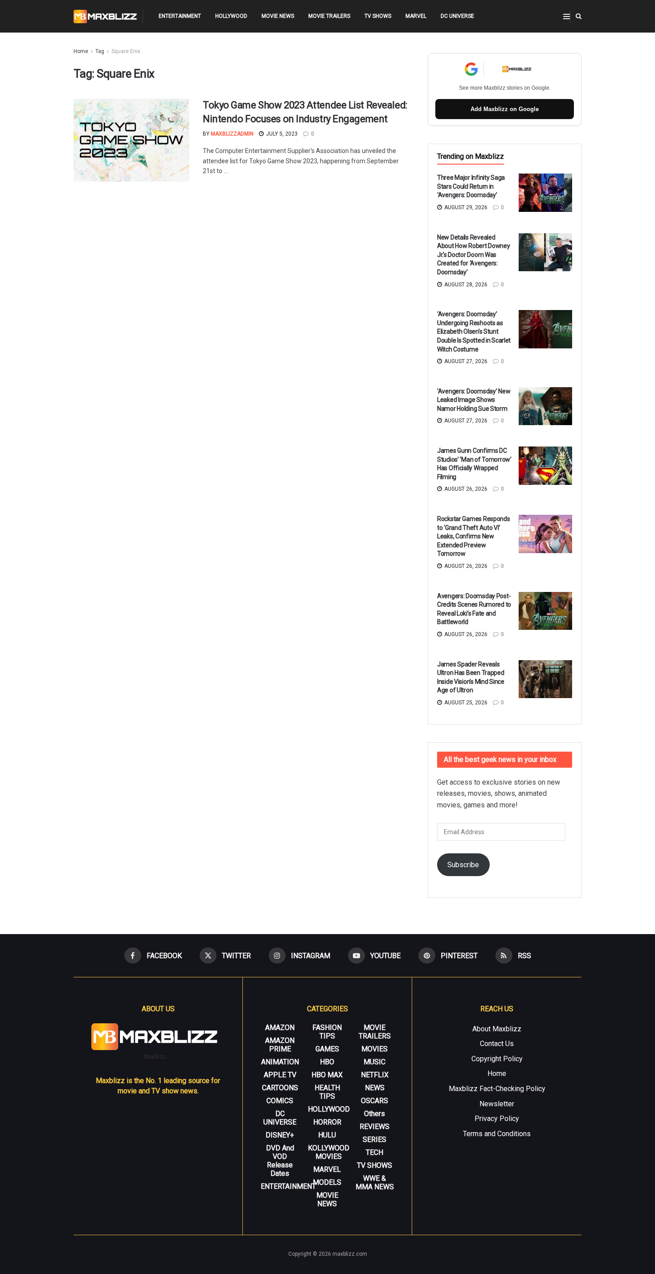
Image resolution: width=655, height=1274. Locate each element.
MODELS (327, 1182)
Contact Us (497, 1043)
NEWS (375, 1088)
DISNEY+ (280, 1135)
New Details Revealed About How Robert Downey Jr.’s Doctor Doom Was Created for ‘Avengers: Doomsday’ (473, 255)
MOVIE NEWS (278, 16)
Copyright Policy (497, 1059)
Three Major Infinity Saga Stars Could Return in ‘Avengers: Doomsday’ (471, 186)
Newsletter (496, 1104)
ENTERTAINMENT (180, 16)
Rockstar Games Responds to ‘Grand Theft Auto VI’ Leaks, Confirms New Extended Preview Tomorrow (473, 536)
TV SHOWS (377, 16)
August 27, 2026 (465, 361)
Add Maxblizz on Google (505, 109)
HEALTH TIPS (327, 1092)
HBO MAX (327, 1075)
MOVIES (374, 1049)
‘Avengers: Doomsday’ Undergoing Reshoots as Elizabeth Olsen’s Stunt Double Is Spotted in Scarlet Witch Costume (474, 331)
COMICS (279, 1100)
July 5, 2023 (281, 134)
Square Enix (125, 51)
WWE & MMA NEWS (375, 1182)
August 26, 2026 (465, 489)
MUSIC (374, 1062)
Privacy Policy (497, 1118)
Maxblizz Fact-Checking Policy (497, 1088)
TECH (374, 1152)
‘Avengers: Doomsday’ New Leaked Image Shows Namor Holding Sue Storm (473, 400)
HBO (327, 1062)
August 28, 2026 (465, 284)
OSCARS (374, 1100)
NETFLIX (375, 1075)
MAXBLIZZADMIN (232, 134)
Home (81, 51)
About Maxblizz (496, 1029)
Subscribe (463, 864)
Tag (99, 51)
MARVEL (415, 16)
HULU (327, 1135)
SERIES (374, 1139)
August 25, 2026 (465, 702)
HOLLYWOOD (231, 16)
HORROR (327, 1122)
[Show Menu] (566, 16)
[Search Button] (578, 16)
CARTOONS (280, 1088)
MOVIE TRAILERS (329, 16)
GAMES (327, 1049)
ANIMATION (280, 1062)
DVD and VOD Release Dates (280, 1161)
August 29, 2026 (465, 207)
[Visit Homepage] (105, 16)
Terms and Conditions (497, 1133)
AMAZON (280, 1027)
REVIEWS (374, 1126)
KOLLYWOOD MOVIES (328, 1152)
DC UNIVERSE (457, 16)
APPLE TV (280, 1075)
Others (374, 1113)
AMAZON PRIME (280, 1044)
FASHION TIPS (327, 1031)
